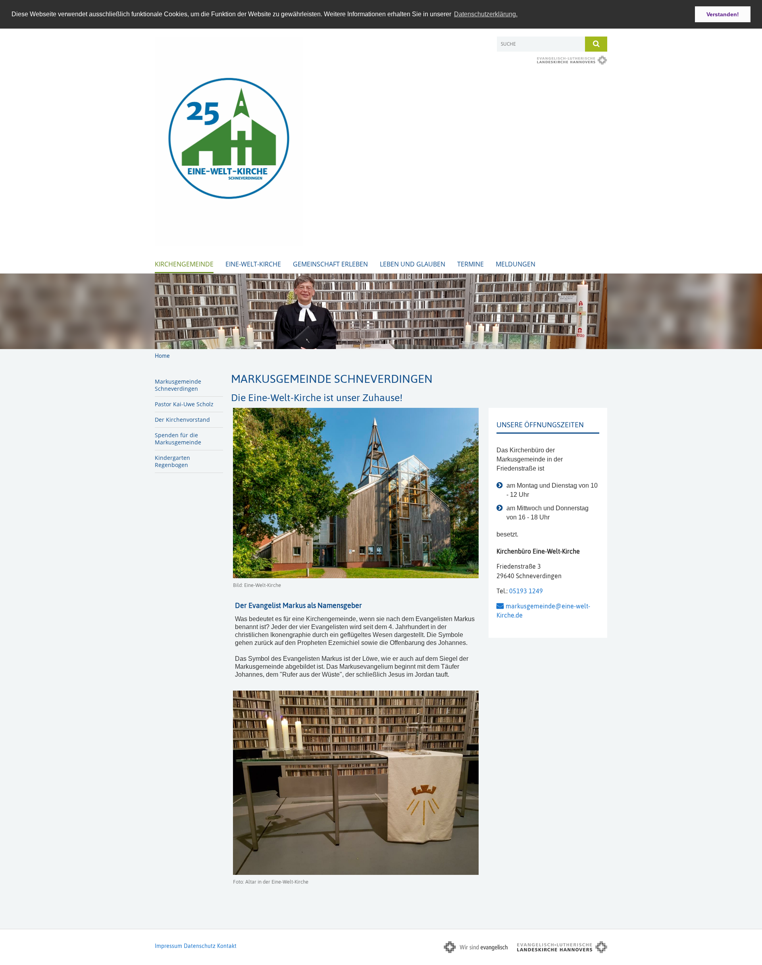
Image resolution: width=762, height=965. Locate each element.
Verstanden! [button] (722, 14)
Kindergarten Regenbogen (172, 461)
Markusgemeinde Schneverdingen (178, 385)
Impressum (168, 946)
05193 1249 (526, 590)
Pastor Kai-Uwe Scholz (184, 404)
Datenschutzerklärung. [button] (486, 14)
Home (162, 356)
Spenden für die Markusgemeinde (178, 438)
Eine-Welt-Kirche (253, 264)
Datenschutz (200, 946)
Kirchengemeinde (184, 264)
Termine (470, 264)
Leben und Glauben (412, 264)
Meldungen (515, 264)
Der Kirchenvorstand (182, 419)
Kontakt (227, 946)
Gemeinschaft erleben (330, 264)
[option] (381, 311)
